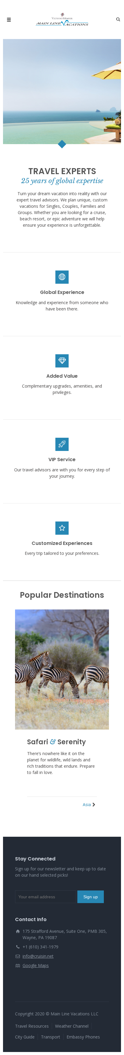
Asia (87, 804)
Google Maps (36, 965)
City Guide (25, 1037)
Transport (50, 1037)
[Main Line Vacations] (62, 19)
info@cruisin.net (38, 956)
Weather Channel (71, 1026)
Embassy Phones (83, 1037)
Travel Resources (32, 1026)
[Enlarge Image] (62, 669)
